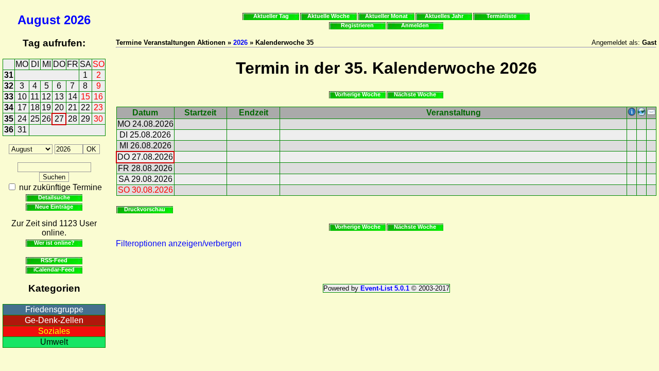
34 (8, 107)
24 (22, 118)
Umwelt (54, 342)
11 (34, 96)
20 (59, 107)
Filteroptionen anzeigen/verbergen (178, 243)
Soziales (54, 331)
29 (85, 118)
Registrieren (357, 25)
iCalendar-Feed (54, 269)
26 (46, 118)
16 (98, 96)
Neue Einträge (54, 207)
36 (8, 129)
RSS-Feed (54, 260)
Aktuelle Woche (328, 16)
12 (46, 96)
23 (98, 107)
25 (35, 118)
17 (22, 107)
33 (8, 96)
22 (85, 107)
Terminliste (501, 16)
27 (59, 118)
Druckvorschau (144, 209)
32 (8, 85)
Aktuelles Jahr (444, 16)
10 (22, 96)
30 (98, 118)
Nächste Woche (415, 94)
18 (35, 107)
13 (59, 96)
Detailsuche (54, 197)
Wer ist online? (54, 243)
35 (8, 118)
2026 (77, 20)
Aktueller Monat (386, 16)
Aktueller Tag (271, 16)
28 (72, 118)
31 (8, 75)
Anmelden (415, 25)
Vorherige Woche (357, 94)
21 (72, 107)
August (39, 20)
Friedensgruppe (54, 309)
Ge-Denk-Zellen (54, 320)
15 (85, 96)
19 (46, 107)
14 (72, 96)
